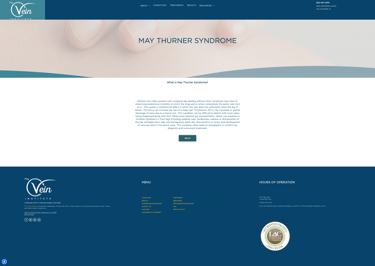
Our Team (145, 209)
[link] (22, 10)
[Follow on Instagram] (35, 220)
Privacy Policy (179, 209)
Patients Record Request (152, 203)
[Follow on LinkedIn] (39, 220)
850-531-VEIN (322, 3)
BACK (187, 138)
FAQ (174, 206)
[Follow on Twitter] (30, 220)
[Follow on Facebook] (26, 220)
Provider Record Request (183, 203)
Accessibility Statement (151, 212)
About (144, 6)
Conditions (159, 5)
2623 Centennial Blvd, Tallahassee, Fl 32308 (40, 212)
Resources (205, 6)
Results (191, 5)
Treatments (176, 5)
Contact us (146, 206)
